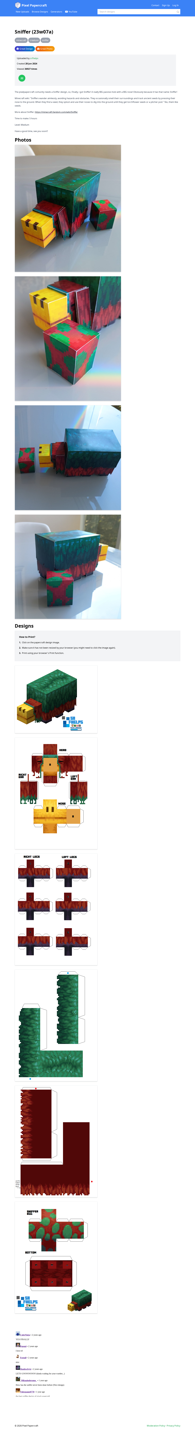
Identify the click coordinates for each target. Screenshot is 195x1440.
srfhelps (34, 58)
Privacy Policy (173, 1425)
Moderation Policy (156, 1425)
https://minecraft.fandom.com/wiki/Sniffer (56, 112)
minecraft (21, 40)
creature (34, 40)
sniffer (45, 40)
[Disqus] (97, 1363)
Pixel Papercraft (34, 5)
